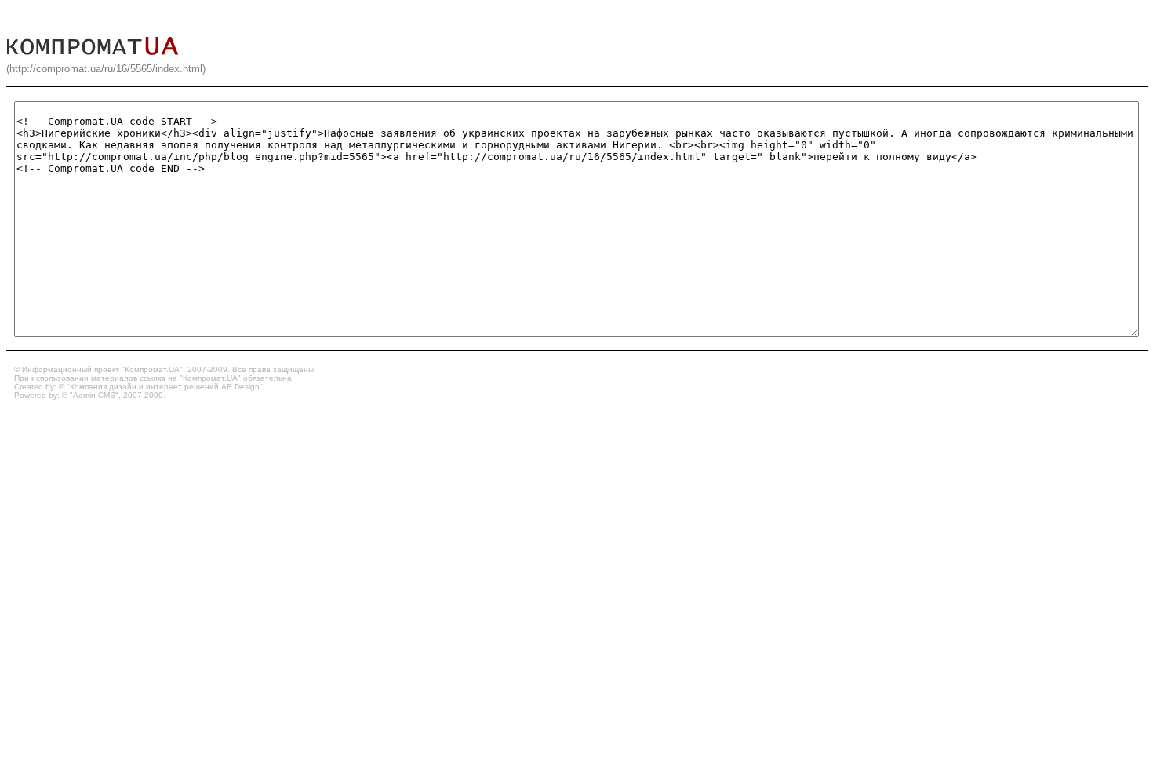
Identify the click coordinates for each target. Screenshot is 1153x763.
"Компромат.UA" (152, 369)
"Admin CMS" (94, 395)
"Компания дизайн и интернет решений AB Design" (165, 386)
